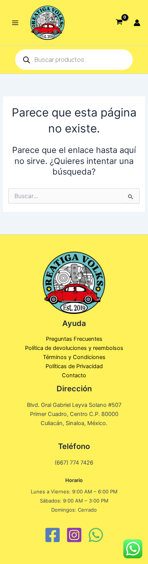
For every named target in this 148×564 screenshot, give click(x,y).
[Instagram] (74, 535)
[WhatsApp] (96, 535)
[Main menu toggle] (15, 22)
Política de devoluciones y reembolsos (74, 348)
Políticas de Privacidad (74, 366)
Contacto (74, 375)
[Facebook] (52, 535)
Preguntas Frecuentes (74, 339)
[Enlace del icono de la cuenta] (137, 22)
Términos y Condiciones (74, 357)
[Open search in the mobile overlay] (74, 60)
